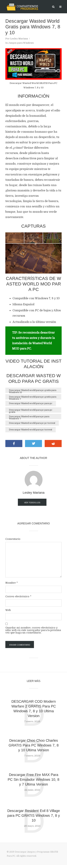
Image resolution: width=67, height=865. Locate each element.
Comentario (12, 539)
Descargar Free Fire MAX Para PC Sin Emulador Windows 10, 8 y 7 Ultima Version (33, 779)
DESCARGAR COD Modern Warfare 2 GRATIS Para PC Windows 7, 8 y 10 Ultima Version (33, 708)
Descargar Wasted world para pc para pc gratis (30, 411)
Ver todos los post (32, 504)
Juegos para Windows (21, 43)
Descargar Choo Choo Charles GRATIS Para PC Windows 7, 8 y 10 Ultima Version (34, 745)
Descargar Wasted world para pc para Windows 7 (29, 417)
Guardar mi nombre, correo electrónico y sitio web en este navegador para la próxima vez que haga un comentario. (33, 630)
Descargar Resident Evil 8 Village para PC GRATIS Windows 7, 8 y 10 (33, 815)
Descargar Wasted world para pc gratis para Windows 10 (32, 391)
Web (8, 610)
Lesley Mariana (19, 38)
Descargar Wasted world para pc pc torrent (32, 423)
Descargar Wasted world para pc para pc (30, 403)
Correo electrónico (18, 596)
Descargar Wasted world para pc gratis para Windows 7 (32, 398)
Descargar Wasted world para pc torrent (30, 429)
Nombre (11, 583)
